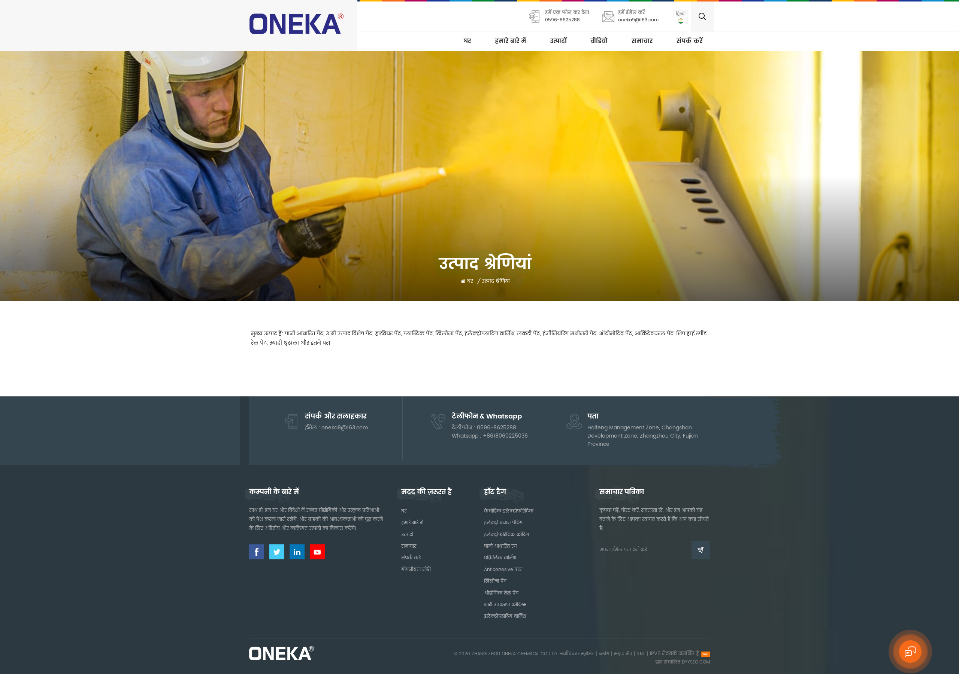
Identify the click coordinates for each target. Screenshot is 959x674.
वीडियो (599, 41)
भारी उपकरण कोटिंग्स (505, 604)
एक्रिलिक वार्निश (500, 558)
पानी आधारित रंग (500, 546)
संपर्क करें (689, 41)
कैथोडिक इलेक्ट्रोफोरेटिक (508, 511)
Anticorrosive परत (503, 569)
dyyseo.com (696, 662)
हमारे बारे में (510, 41)
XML (641, 654)
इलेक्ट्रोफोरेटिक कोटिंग (506, 534)
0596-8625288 (562, 20)
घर (467, 41)
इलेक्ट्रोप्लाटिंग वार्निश (505, 616)
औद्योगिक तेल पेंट (501, 593)
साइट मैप (623, 654)
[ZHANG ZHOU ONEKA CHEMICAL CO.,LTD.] (297, 23)
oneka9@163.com (638, 20)
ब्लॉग (604, 654)
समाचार (642, 41)
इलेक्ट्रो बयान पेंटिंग (503, 522)
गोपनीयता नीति (416, 569)
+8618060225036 (505, 436)
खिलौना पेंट (495, 581)
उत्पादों (558, 41)
